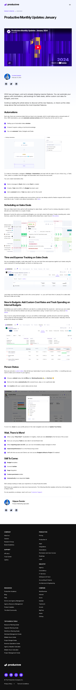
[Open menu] (70, 4)
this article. (56, 216)
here (39, 199)
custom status (19, 371)
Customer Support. (36, 492)
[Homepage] (11, 4)
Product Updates (9, 11)
